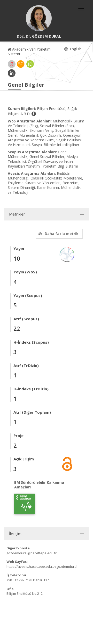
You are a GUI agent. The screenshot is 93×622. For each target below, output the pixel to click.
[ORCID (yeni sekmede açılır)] (30, 64)
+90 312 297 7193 (19, 580)
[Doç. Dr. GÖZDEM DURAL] (39, 18)
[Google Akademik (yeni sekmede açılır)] (12, 64)
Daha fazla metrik (62, 233)
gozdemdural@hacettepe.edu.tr (31, 553)
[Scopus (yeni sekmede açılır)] (21, 64)
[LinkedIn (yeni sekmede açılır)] (12, 73)
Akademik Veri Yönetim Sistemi (29, 51)
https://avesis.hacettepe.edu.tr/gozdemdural (41, 566)
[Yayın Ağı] (67, 254)
